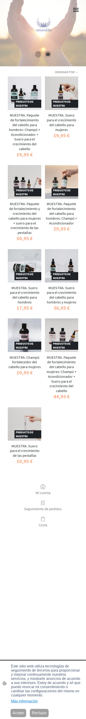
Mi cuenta (43, 492)
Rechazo (39, 713)
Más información (24, 701)
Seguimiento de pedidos (43, 509)
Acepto (18, 713)
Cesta (43, 525)
